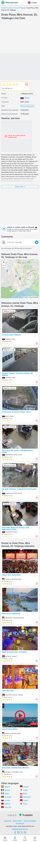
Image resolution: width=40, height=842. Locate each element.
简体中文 (7, 804)
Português (8, 797)
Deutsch (26, 786)
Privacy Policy (17, 821)
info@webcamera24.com (20, 829)
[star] (4, 84)
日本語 (25, 790)
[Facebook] (15, 832)
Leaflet (26, 297)
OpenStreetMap (34, 297)
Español (7, 786)
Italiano (7, 793)
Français (7, 790)
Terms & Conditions (29, 821)
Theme (5, 840)
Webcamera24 (11, 2)
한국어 (25, 804)
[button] (16, 276)
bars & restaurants (27, 181)
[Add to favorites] (26, 84)
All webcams (20, 823)
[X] (21, 832)
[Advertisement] (20, 36)
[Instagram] (18, 832)
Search (25, 840)
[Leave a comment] (36, 242)
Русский (7, 800)
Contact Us (7, 821)
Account (15, 840)
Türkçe (25, 800)
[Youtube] (25, 832)
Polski (25, 793)
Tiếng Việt (8, 807)
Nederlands (27, 797)
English (34, 2)
